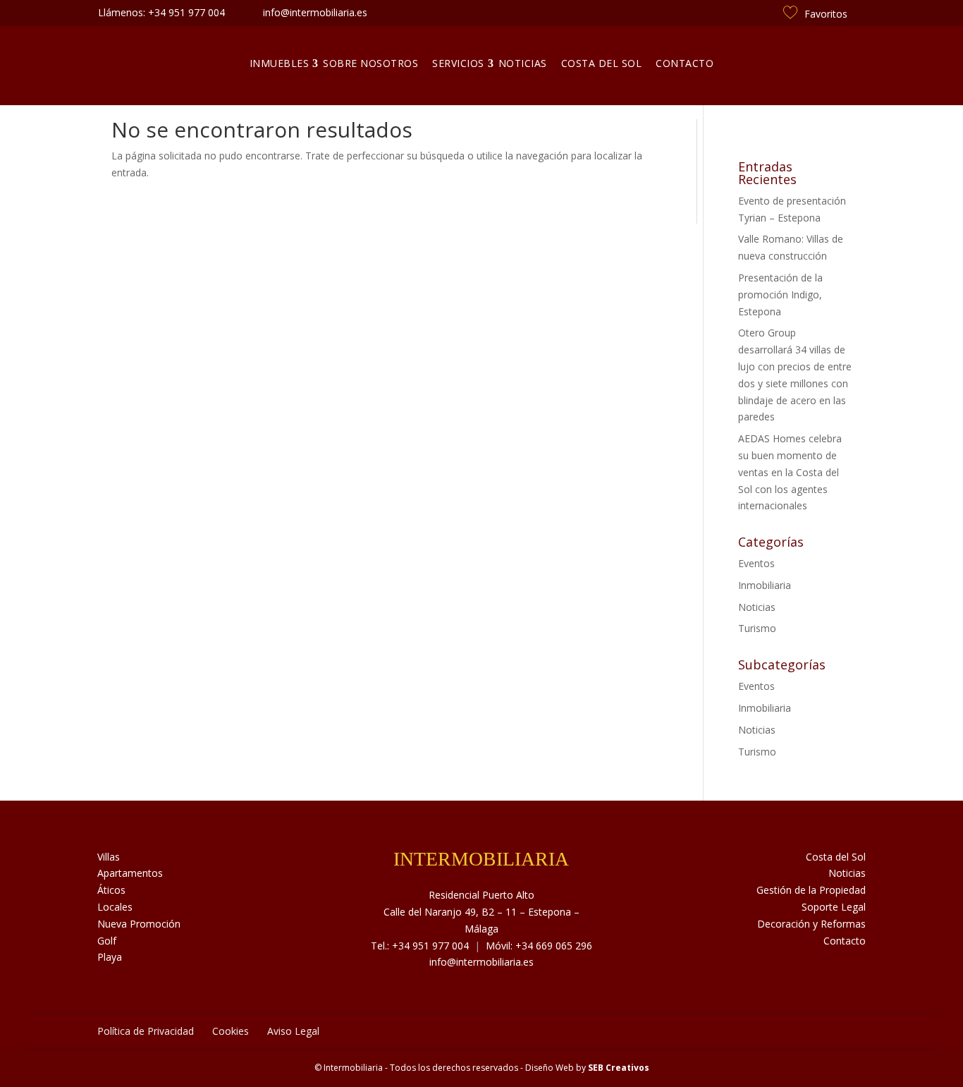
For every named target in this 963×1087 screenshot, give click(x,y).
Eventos (756, 563)
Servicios (458, 63)
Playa (109, 957)
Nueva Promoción (138, 923)
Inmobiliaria (764, 585)
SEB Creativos (618, 1068)
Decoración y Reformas (811, 923)
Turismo (757, 628)
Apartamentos (130, 873)
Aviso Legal (293, 1031)
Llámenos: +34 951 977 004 (161, 12)
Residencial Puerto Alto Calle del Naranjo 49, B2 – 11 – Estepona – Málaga (481, 911)
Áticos (111, 890)
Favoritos (825, 13)
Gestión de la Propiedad (811, 890)
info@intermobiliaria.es (481, 961)
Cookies (230, 1031)
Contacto (684, 63)
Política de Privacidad (145, 1031)
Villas (108, 856)
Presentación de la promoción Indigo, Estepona (780, 294)
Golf (106, 940)
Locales (115, 906)
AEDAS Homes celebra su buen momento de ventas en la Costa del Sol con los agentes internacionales (790, 472)
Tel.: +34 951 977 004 (420, 945)
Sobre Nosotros (370, 63)
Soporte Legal (834, 906)
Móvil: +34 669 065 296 (539, 945)
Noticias (522, 63)
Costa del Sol (601, 63)
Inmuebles (279, 63)
